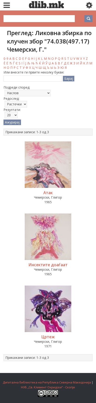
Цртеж (48, 337)
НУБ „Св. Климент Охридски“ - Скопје (48, 387)
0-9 (5, 58)
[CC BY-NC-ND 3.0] (48, 396)
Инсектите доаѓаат (48, 264)
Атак (48, 192)
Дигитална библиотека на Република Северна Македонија (47, 382)
